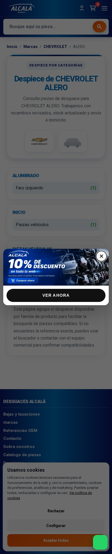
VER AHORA (56, 295)
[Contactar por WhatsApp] (100, 542)
